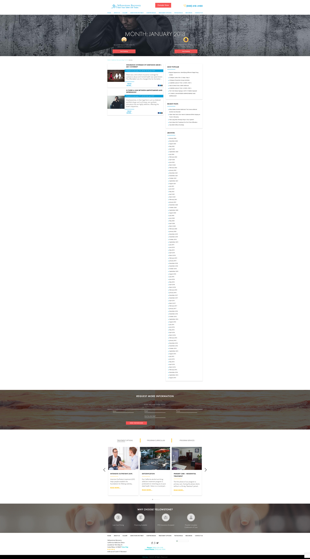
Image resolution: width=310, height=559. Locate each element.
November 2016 (173, 314)
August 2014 (172, 377)
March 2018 (172, 287)
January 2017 (172, 308)
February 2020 (173, 229)
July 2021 (171, 186)
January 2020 (172, 231)
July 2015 (171, 356)
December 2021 (173, 173)
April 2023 (172, 159)
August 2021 (172, 183)
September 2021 (173, 181)
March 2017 (172, 303)
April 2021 (172, 194)
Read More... (129, 84)
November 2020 (173, 205)
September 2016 (173, 319)
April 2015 (172, 364)
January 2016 (172, 340)
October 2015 (173, 348)
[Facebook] (158, 86)
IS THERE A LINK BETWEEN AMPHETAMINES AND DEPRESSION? (144, 91)
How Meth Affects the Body (176, 125)
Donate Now (163, 5)
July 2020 (171, 215)
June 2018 (172, 279)
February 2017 (173, 306)
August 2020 (172, 213)
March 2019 (172, 255)
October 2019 (173, 239)
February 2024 (173, 157)
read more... (115, 488)
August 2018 (172, 274)
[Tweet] (160, 86)
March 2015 (172, 367)
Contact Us (199, 13)
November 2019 (173, 237)
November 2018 (173, 266)
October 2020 (173, 207)
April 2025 (172, 149)
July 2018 (171, 276)
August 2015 (172, 353)
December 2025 (173, 141)
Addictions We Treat (137, 13)
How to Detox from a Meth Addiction (179, 85)
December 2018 (173, 263)
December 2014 (173, 372)
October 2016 (173, 316)
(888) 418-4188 (194, 6)
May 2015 (171, 361)
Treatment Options (165, 13)
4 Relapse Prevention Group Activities (179, 80)
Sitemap (145, 557)
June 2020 (172, 218)
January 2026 (172, 138)
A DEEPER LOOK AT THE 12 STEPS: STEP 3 (180, 83)
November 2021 (173, 175)
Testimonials (178, 13)
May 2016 (171, 330)
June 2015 (172, 359)
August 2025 (172, 143)
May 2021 (171, 191)
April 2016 (172, 332)
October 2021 (173, 178)
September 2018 (173, 271)
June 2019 (172, 247)
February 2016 (173, 338)
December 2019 (173, 234)
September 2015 (173, 351)
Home (109, 13)
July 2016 (171, 324)
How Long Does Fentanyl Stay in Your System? (181, 119)
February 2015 (173, 369)
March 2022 (172, 165)
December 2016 (173, 311)
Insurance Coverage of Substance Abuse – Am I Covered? (144, 66)
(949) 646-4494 (155, 549)
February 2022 (173, 167)
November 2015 (173, 346)
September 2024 (173, 151)
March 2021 (172, 197)
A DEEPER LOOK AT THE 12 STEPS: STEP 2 (180, 88)
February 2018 (173, 290)
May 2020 (171, 221)
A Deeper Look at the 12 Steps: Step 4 (179, 77)
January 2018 (172, 292)
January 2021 (172, 202)
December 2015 (173, 343)
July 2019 (171, 244)
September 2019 (173, 242)
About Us (117, 13)
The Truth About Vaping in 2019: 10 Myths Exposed (183, 91)
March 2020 (172, 226)
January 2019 (172, 260)
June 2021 (172, 189)
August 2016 (172, 322)
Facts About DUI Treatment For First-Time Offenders (183, 122)
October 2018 (173, 268)
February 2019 (173, 258)
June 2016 (172, 327)
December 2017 (173, 295)
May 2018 (171, 282)
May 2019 (171, 250)
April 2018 (172, 284)
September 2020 (173, 210)
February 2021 (173, 199)
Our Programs (151, 13)
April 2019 (172, 252)
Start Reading (124, 51)
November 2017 (173, 298)
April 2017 (172, 300)
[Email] (162, 86)
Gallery (124, 13)
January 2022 (172, 170)
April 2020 (172, 223)
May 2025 (171, 146)
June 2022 (172, 162)
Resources (189, 13)
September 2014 (173, 375)
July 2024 (171, 154)
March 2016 (172, 335)
